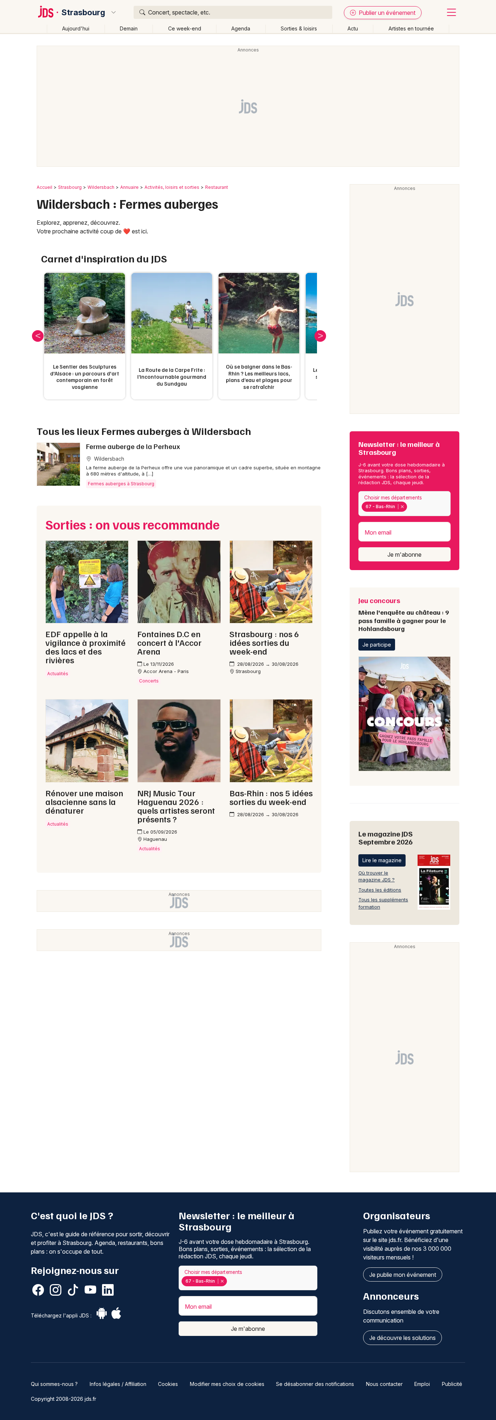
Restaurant (216, 187)
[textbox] (410, 506)
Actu (352, 28)
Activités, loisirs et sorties (172, 187)
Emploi (422, 1384)
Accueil (44, 187)
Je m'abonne (404, 554)
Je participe (376, 645)
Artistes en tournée (411, 28)
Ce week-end (184, 28)
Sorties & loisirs (299, 28)
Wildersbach (101, 187)
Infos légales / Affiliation (118, 1384)
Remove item (402, 506)
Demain (129, 28)
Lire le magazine (382, 860)
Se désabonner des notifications (315, 1384)
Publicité (452, 1384)
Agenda (240, 28)
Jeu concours (403, 613)
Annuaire (129, 187)
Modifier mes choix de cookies (227, 1384)
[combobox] (404, 503)
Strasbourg (83, 12)
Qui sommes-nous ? (54, 1384)
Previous (38, 336)
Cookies (168, 1384)
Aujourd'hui (75, 28)
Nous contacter (384, 1384)
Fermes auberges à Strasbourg (121, 483)
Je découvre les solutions (402, 1337)
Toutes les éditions (379, 890)
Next (320, 336)
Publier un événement (386, 12)
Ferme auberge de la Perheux (133, 446)
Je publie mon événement (402, 1274)
